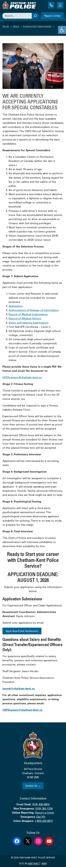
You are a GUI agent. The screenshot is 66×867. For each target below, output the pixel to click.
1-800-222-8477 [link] (44, 821)
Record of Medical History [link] (25, 319)
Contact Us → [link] (33, 785)
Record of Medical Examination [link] (28, 314)
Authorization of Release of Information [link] (34, 310)
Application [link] (16, 306)
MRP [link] (44, 864)
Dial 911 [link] (40, 817)
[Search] (35, 16)
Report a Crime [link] (52, 15)
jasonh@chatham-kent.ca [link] (18, 689)
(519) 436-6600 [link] (40, 804)
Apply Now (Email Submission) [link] (22, 631)
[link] (62, 30)
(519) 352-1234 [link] (43, 809)
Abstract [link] (34, 864)
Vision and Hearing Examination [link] (28, 323)
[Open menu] (60, 5)
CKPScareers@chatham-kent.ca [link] (22, 377)
